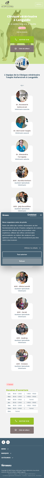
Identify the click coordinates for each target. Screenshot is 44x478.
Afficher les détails (31, 248)
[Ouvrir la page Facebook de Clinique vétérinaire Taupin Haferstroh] (3, 442)
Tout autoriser (22, 254)
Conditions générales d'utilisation (12, 475)
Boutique (38, 475)
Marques (5, 453)
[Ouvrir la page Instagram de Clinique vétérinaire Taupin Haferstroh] (8, 442)
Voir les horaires (22, 32)
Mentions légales (12, 474)
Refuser (22, 261)
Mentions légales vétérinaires (27, 474)
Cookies (24, 475)
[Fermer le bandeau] (41, 215)
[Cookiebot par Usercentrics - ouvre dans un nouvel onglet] (27, 215)
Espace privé (31, 475)
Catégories (6, 458)
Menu (38, 4)
